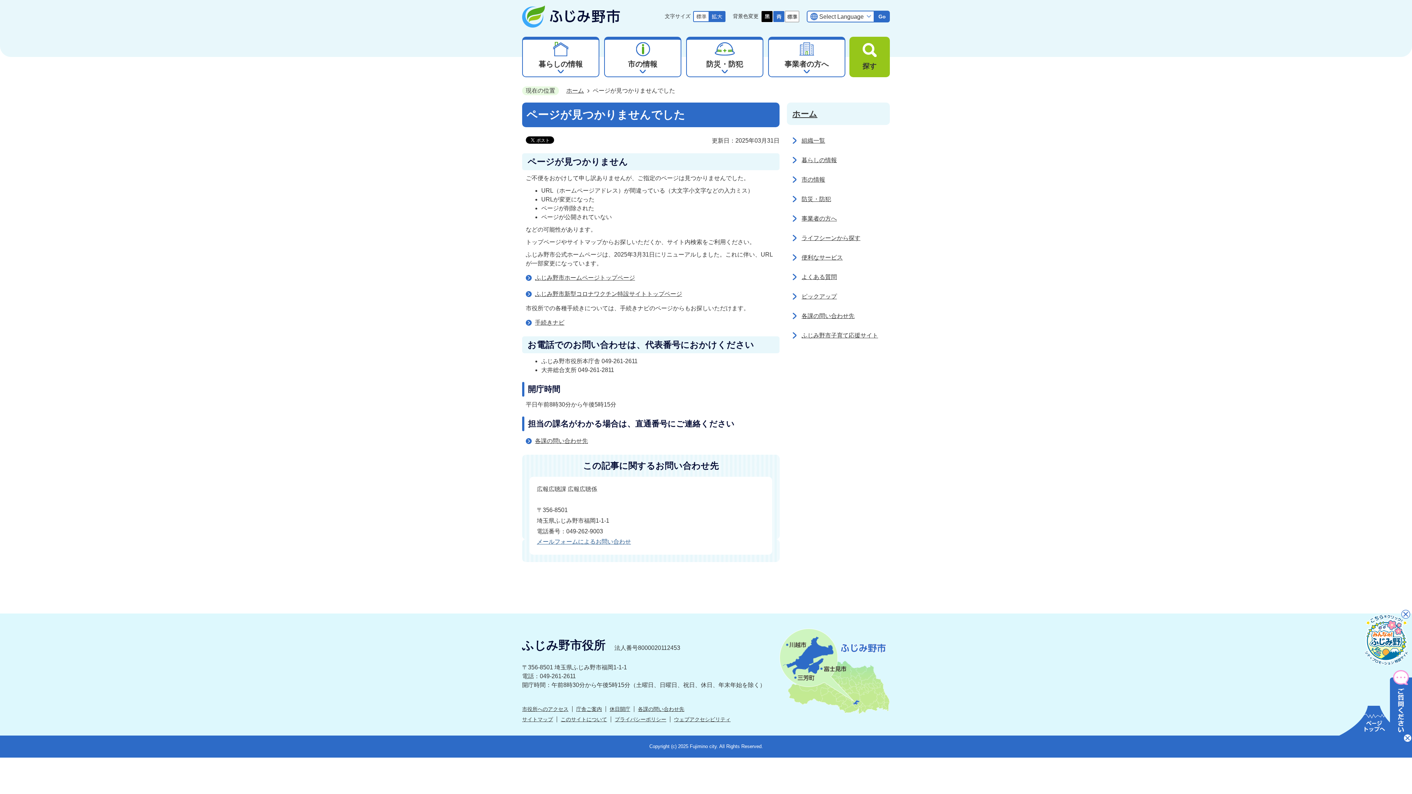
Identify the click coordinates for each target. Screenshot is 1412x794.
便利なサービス (822, 257)
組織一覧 (813, 140)
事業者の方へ (819, 218)
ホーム (575, 90)
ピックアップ (819, 296)
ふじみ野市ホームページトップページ (585, 278)
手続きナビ (549, 322)
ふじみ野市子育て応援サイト (840, 335)
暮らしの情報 (819, 160)
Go (882, 16)
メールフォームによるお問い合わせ (584, 542)
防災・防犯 (816, 199)
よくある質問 (819, 277)
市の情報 (813, 179)
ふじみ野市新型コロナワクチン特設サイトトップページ (608, 294)
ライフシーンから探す (831, 238)
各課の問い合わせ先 (561, 441)
